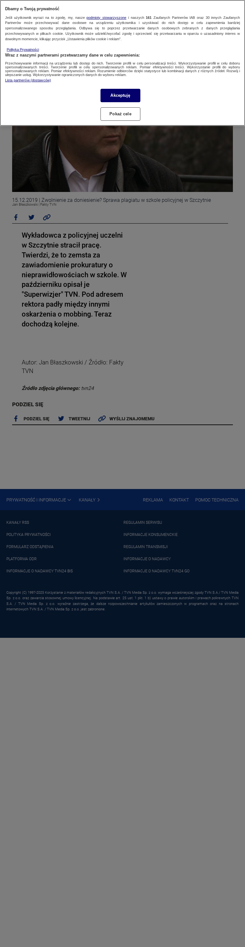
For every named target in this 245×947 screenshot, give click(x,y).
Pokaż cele (120, 113)
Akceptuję (120, 95)
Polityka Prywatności (23, 49)
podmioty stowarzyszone (106, 17)
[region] (122, 63)
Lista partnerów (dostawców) (28, 80)
